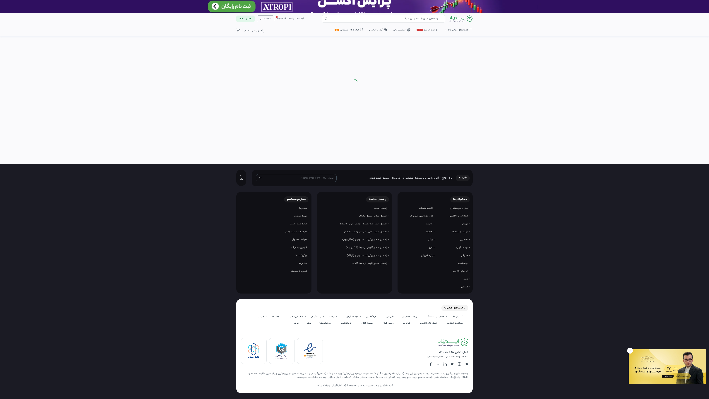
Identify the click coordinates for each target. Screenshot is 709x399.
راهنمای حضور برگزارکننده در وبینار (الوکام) (367, 255)
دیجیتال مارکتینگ (436, 317)
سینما (466, 279)
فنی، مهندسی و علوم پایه (421, 216)
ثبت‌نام (247, 31)
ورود (256, 31)
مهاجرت (430, 232)
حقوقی (465, 255)
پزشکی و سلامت (460, 232)
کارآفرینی (406, 323)
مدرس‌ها (303, 263)
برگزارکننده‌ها (301, 255)
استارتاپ (333, 317)
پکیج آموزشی (427, 255)
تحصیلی (464, 239)
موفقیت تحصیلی (454, 323)
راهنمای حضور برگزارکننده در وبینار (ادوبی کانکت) (364, 224)
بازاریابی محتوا (296, 317)
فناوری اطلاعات (426, 208)
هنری (431, 247)
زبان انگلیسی (346, 323)
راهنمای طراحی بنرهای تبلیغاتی (373, 216)
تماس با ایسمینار (299, 271)
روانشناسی (463, 263)
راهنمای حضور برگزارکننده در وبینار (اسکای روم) (365, 239)
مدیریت (430, 224)
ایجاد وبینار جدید (298, 224)
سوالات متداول (299, 239)
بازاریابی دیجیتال (410, 317)
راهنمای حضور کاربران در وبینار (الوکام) (369, 263)
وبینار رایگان (388, 323)
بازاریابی (465, 224)
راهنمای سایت (381, 208)
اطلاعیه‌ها (281, 19)
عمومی (465, 287)
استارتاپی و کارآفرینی (459, 216)
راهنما (291, 19)
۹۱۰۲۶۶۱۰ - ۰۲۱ (446, 352)
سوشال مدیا (325, 323)
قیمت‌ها (300, 19)
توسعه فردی (462, 247)
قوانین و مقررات (299, 247)
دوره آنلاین (372, 317)
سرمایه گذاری (367, 323)
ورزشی (431, 239)
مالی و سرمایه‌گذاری (459, 208)
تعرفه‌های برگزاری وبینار (296, 232)
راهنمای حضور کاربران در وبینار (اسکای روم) (367, 247)
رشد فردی (316, 317)
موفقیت (276, 317)
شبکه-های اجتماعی (428, 323)
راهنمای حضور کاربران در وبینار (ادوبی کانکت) (366, 232)
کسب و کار (457, 317)
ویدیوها (303, 208)
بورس (296, 323)
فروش (261, 317)
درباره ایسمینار (300, 216)
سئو (309, 323)
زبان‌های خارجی (461, 271)
